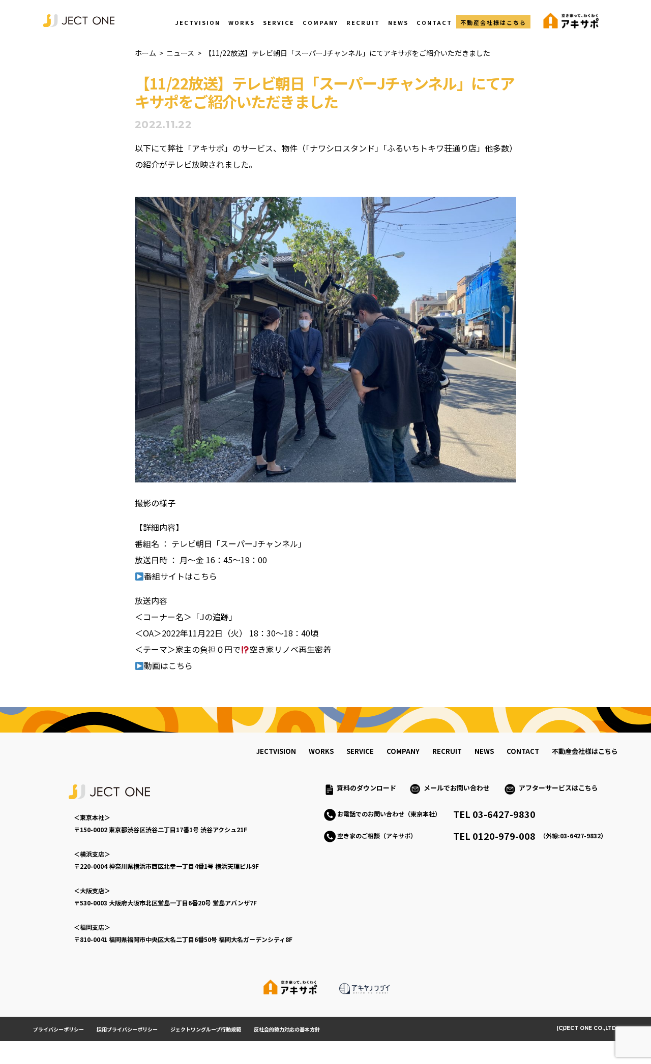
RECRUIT (363, 22)
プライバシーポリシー (58, 1029)
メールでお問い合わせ (460, 788)
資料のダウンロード (366, 788)
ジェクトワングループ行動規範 (205, 1029)
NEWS (398, 22)
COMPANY (320, 22)
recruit (447, 751)
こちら (205, 576)
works (321, 751)
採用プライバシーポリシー (127, 1029)
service (360, 751)
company (403, 751)
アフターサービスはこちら (558, 788)
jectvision (276, 751)
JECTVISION (197, 22)
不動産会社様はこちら (493, 22)
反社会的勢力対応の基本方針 (287, 1029)
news (484, 751)
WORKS (241, 22)
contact (523, 751)
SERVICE (278, 22)
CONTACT (434, 22)
